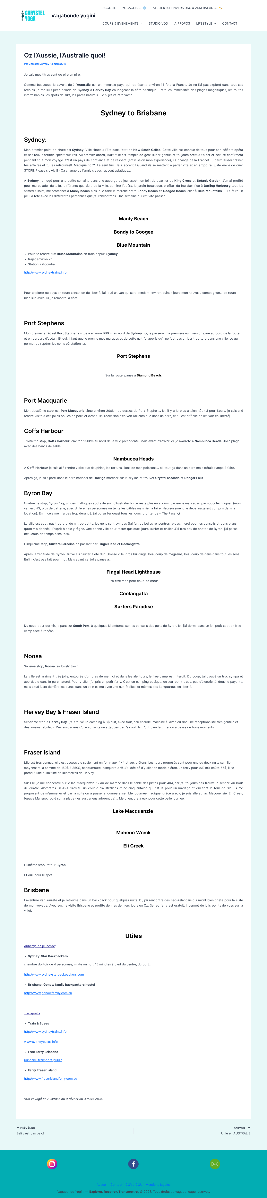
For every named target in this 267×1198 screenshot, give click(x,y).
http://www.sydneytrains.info (45, 272)
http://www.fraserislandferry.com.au (50, 1078)
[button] (140, 23)
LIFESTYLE (204, 23)
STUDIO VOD (158, 23)
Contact (116, 1184)
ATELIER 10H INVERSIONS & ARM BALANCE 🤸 (188, 8)
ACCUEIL (109, 8)
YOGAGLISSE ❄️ (134, 8)
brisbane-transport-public (43, 1060)
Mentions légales (158, 1184)
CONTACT (229, 23)
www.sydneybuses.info (41, 1042)
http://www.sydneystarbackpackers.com (54, 974)
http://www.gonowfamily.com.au (48, 993)
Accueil (102, 1184)
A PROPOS (182, 23)
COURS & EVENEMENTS (120, 23)
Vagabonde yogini (73, 15)
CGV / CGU (133, 1184)
